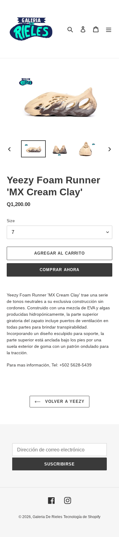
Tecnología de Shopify (81, 517)
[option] (33, 149)
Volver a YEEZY (64, 401)
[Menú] (108, 29)
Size (11, 221)
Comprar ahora (59, 269)
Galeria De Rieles (47, 517)
